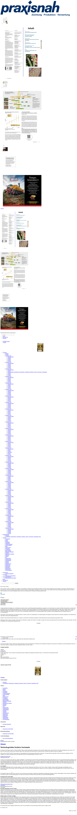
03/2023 (9, 373)
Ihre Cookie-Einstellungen (8, 738)
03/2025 (9, 359)
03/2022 (9, 379)
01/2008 (9, 473)
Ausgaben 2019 (8, 395)
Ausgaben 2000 (8, 521)
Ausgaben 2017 (8, 408)
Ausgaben (5, 352)
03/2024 (9, 365)
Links (4, 336)
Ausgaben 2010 (8, 455)
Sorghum (7, 562)
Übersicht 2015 (11, 422)
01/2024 (9, 367)
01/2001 (9, 520)
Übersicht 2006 (11, 482)
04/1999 (9, 530)
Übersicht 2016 (11, 416)
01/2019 (9, 401)
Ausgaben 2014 (8, 428)
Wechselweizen (8, 563)
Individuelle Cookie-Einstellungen (6, 602)
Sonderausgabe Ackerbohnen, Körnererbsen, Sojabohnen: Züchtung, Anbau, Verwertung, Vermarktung (27, 372)
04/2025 (9, 357)
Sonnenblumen (8, 560)
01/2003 (9, 507)
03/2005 (9, 492)
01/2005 (9, 494)
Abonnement (5, 572)
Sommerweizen (8, 559)
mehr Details (3, 603)
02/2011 (9, 453)
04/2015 (9, 424)
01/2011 (9, 454)
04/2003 (9, 504)
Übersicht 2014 (11, 429)
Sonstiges (7, 561)
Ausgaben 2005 (8, 489)
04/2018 (9, 404)
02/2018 (9, 406)
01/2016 (9, 420)
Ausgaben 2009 (8, 461)
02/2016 (9, 419)
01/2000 (9, 526)
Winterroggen (7, 565)
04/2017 (9, 411)
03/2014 (9, 431)
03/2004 (9, 498)
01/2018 (9, 407)
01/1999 (9, 533)
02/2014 (9, 432)
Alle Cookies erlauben (5, 599)
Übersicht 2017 (11, 409)
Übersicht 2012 (11, 442)
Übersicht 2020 (11, 390)
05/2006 (9, 483)
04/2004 (9, 497)
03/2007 (9, 478)
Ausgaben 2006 (8, 481)
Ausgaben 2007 (8, 474)
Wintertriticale (8, 568)
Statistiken (2, 597)
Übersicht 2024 (11, 363)
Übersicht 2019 (11, 396)
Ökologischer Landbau (9, 553)
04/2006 (9, 484)
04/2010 (9, 457)
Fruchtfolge (7, 542)
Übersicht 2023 (11, 369)
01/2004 (9, 500)
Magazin (4, 338)
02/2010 (9, 459)
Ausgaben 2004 (8, 495)
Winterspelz (7, 566)
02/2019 (9, 400)
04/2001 (9, 517)
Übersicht (7, 535)
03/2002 (9, 511)
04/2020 (9, 391)
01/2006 (9, 487)
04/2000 (9, 523)
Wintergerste (7, 564)
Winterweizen (8, 569)
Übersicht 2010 (11, 456)
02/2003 (9, 506)
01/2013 (9, 440)
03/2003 (9, 505)
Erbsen (6, 540)
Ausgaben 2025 (8, 355)
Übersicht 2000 (11, 522)
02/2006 (9, 486)
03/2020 (9, 392)
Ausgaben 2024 (8, 362)
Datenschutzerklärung (7, 576)
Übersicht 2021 (11, 383)
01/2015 (9, 427)
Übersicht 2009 (11, 463)
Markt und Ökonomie (9, 551)
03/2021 (9, 386)
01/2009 (9, 467)
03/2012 (9, 444)
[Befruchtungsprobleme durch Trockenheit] (6, 785)
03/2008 (9, 471)
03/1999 (9, 531)
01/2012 (9, 446)
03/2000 (9, 524)
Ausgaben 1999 (8, 527)
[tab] (38, 637)
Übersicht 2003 (11, 503)
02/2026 (6, 353)
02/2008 (9, 472)
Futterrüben (7, 543)
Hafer (6, 546)
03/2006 (9, 485)
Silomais (7, 556)
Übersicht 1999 (11, 529)
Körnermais (7, 548)
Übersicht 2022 (11, 377)
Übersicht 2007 (11, 476)
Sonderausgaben (6, 534)
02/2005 (9, 493)
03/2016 (9, 418)
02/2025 (9, 360)
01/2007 (9, 480)
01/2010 (9, 460)
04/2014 (9, 430)
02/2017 (9, 413)
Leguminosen (7, 549)
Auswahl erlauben (4, 601)
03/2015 (9, 425)
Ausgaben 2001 (8, 514)
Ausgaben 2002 (8, 508)
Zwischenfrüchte (8, 570)
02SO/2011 (10, 452)
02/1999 (9, 532)
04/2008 (9, 470)
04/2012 (9, 443)
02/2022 (9, 380)
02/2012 (9, 445)
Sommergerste (8, 558)
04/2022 (9, 378)
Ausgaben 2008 (8, 468)
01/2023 (9, 375)
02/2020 (9, 393)
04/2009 (9, 464)
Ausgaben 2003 (8, 502)
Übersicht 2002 (11, 509)
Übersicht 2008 (11, 469)
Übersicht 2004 (11, 496)
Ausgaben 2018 (8, 402)
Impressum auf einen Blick (10, 575)
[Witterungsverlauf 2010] (5, 756)
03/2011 (9, 451)
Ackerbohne (7, 538)
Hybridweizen (8, 547)
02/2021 (9, 387)
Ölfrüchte (7, 555)
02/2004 (9, 499)
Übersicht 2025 (11, 356)
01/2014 (9, 433)
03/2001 (9, 518)
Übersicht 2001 (11, 516)
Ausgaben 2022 (8, 376)
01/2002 (9, 513)
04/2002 (9, 510)
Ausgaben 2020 (8, 389)
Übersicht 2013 (11, 435)
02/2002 (9, 512)
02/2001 (9, 519)
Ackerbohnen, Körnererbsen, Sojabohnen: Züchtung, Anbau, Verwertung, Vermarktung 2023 (23, 536)
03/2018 (9, 405)
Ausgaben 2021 (8, 382)
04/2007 (9, 477)
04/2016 (9, 417)
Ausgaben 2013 (8, 434)
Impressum (5, 574)
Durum (6, 539)
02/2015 (9, 426)
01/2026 (6, 354)
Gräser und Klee (8, 545)
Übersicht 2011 (10, 448)
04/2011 (9, 450)
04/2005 (9, 491)
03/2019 (9, 399)
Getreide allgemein (8, 544)
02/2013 (9, 439)
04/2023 (9, 370)
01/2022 (9, 381)
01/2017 (9, 414)
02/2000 (9, 525)
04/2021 (9, 385)
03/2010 (9, 458)
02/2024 (9, 366)
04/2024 (9, 364)
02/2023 (9, 374)
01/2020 (9, 394)
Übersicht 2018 (11, 403)
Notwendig (2, 594)
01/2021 (9, 388)
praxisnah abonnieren (9, 573)
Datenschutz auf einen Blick (10, 577)
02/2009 (9, 466)
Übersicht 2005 (11, 490)
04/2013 (9, 437)
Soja (6, 557)
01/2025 (9, 361)
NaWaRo (7, 552)
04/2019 (9, 398)
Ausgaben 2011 (8, 447)
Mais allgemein (8, 550)
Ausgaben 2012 (8, 441)
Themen (4, 537)
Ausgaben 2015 (8, 421)
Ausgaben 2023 (8, 368)
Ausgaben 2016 (8, 415)
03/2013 (9, 438)
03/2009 (9, 465)
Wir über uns (5, 337)
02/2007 (9, 479)
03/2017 (9, 412)
